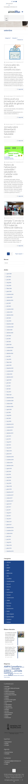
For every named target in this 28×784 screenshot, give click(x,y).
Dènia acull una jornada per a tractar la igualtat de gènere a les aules (14, 102)
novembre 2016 (9, 530)
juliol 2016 (8, 536)
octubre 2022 (9, 350)
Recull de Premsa (9, 712)
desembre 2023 (9, 323)
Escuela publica (12, 669)
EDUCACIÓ (9, 669)
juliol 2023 (8, 335)
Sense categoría (10, 614)
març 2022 (8, 359)
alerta (7, 565)
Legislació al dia (8, 707)
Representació (8, 714)
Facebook (7, 762)
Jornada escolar (16, 673)
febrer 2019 (9, 450)
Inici (6, 703)
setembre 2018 (9, 465)
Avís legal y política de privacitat (12, 780)
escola (7, 589)
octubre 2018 (9, 462)
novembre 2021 (9, 371)
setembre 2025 (9, 300)
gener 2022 (8, 365)
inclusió (12, 671)
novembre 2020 (9, 400)
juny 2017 (8, 509)
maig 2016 (8, 542)
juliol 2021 (8, 382)
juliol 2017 (8, 506)
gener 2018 (8, 489)
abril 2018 (8, 480)
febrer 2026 (9, 288)
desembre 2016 (9, 527)
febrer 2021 (9, 394)
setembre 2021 (9, 377)
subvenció (22, 675)
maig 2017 (8, 512)
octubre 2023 (9, 329)
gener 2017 (8, 524)
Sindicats (8, 622)
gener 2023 (8, 344)
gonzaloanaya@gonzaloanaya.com (9, 6)
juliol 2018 (8, 471)
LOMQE (8, 600)
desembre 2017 (9, 492)
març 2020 (8, 421)
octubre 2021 (9, 374)
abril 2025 (8, 306)
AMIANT (8, 567)
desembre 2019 (9, 424)
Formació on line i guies (10, 699)
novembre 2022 (9, 347)
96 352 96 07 (10, 3)
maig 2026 (8, 282)
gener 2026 (8, 291)
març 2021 (8, 391)
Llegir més (20, 89)
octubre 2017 (9, 498)
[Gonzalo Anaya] (14, 11)
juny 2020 (8, 412)
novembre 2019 (9, 427)
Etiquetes (14, 38)
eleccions (8, 586)
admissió (8, 562)
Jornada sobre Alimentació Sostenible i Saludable (11, 130)
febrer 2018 (9, 486)
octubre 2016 (9, 533)
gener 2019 (8, 453)
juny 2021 (8, 385)
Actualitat (7, 686)
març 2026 (8, 285)
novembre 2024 (9, 309)
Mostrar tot (20, 39)
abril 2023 (8, 341)
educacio (5, 669)
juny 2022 (8, 356)
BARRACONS (9, 573)
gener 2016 (8, 548)
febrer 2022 (9, 362)
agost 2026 (9, 273)
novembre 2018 (9, 459)
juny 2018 (8, 474)
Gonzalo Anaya (9, 62)
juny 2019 (8, 439)
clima (7, 576)
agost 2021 (9, 380)
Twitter (6, 764)
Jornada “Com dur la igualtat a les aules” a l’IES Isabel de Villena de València (14, 224)
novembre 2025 (9, 294)
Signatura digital (10, 616)
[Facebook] (12, 1)
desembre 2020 (9, 397)
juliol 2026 (8, 276)
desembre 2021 (9, 368)
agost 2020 (9, 409)
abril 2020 (8, 418)
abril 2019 (8, 444)
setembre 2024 (9, 315)
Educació (8, 584)
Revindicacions (9, 608)
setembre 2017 (9, 501)
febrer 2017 (9, 521)
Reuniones (8, 603)
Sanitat (8, 611)
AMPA (7, 570)
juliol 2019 (8, 436)
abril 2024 (8, 318)
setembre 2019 (9, 433)
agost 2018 (9, 468)
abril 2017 (8, 515)
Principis (7, 709)
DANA (23, 667)
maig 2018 (8, 477)
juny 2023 (8, 338)
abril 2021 (8, 388)
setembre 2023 (9, 332)
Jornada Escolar (10, 597)
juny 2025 (8, 303)
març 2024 (8, 321)
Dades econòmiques (9, 691)
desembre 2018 (9, 456)
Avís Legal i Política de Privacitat (12, 688)
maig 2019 (8, 442)
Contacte (7, 689)
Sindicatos (8, 619)
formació (8, 595)
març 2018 (8, 483)
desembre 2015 (9, 551)
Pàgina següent (18, 253)
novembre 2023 (9, 326)
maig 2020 (8, 415)
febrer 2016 (9, 545)
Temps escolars (7, 677)
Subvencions (8, 717)
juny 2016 (8, 539)
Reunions (8, 605)
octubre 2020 (9, 403)
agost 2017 (9, 504)
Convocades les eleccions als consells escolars (12, 67)
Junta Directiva (8, 704)
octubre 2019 (9, 430)
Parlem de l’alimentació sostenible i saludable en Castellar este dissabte (11, 170)
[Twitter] (14, 1)
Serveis (6, 716)
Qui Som (7, 711)
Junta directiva (8, 706)
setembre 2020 (9, 406)
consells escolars (10, 581)
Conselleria (8, 578)
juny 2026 (8, 279)
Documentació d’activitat (10, 694)
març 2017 (8, 518)
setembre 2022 (9, 353)
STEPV (18, 675)
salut (10, 675)
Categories (7, 38)
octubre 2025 (9, 297)
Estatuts (7, 696)
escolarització (9, 592)
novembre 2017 (9, 495)
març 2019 (8, 447)
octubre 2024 (9, 312)
